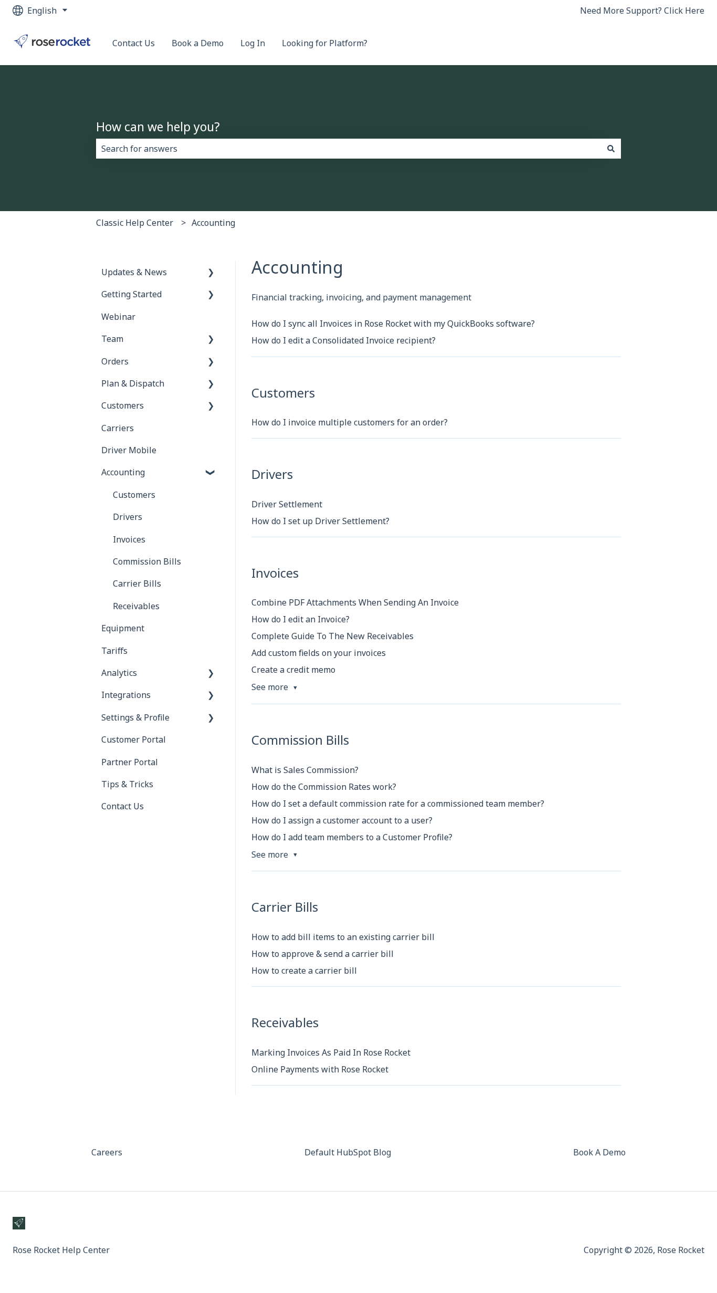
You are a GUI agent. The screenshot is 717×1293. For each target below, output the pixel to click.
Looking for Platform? (324, 43)
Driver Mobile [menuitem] (128, 450)
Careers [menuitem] (106, 1152)
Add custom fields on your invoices (318, 653)
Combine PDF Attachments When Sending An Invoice (355, 602)
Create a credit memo (293, 669)
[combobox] (348, 149)
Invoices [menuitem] (129, 539)
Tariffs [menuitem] (114, 650)
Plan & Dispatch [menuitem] (132, 383)
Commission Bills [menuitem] (147, 561)
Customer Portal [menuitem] (133, 739)
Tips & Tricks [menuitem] (127, 784)
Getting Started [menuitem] (131, 294)
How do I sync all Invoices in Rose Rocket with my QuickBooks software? (393, 323)
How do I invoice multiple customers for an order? (349, 422)
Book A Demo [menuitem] (599, 1152)
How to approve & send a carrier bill (322, 954)
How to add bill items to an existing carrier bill (343, 937)
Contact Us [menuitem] (122, 806)
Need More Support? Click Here (642, 10)
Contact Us (133, 43)
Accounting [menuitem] (123, 472)
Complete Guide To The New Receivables (332, 636)
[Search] (611, 149)
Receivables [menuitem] (136, 606)
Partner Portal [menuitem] (129, 762)
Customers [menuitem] (122, 405)
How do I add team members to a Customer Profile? (351, 837)
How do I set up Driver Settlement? (320, 521)
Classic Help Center (134, 222)
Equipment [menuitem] (122, 628)
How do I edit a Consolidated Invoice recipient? (343, 340)
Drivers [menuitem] (127, 517)
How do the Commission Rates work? (323, 787)
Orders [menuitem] (115, 361)
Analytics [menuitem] (119, 673)
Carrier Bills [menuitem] (137, 583)
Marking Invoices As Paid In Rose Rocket (330, 1052)
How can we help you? (158, 126)
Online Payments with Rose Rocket (319, 1069)
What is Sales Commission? (304, 770)
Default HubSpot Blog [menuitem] (347, 1152)
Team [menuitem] (112, 339)
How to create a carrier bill (304, 970)
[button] (211, 273)
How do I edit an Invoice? (300, 619)
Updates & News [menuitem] (134, 272)
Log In (252, 43)
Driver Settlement (286, 504)
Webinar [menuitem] (118, 316)
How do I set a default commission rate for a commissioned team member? (397, 803)
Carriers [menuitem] (117, 428)
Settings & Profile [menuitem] (135, 717)
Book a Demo (198, 43)
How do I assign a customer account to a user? (342, 820)
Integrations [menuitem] (126, 695)
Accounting (213, 222)
